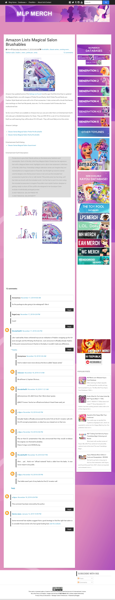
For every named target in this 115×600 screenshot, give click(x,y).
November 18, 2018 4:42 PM (33, 412)
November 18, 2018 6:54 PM (28, 497)
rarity (35, 52)
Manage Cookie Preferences (59, 595)
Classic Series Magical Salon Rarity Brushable (23, 135)
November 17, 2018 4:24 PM (30, 314)
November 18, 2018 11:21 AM (38, 389)
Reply (69, 310)
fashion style (10, 52)
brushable (45, 49)
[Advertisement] (57, 28)
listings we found (35, 94)
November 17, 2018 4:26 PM (32, 331)
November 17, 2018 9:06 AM (31, 298)
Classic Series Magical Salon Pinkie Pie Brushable (25, 132)
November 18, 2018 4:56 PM (33, 432)
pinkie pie (29, 52)
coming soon (64, 49)
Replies (14, 350)
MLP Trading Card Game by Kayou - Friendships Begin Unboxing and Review (98, 436)
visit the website (55, 524)
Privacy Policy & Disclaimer (43, 595)
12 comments (68, 52)
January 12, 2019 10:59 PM (31, 514)
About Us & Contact (44, 2)
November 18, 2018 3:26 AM (36, 356)
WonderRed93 (17, 331)
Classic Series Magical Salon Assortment (22, 145)
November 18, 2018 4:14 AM (34, 373)
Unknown (20, 373)
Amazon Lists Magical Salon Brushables (31, 42)
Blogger (77, 595)
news (24, 52)
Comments (83, 582)
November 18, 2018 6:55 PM (33, 475)
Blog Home (12, 2)
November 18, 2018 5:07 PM (38, 455)
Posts (81, 578)
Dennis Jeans (16, 514)
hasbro (18, 52)
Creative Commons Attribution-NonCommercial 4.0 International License (65, 591)
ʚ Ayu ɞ (20, 412)
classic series (54, 49)
